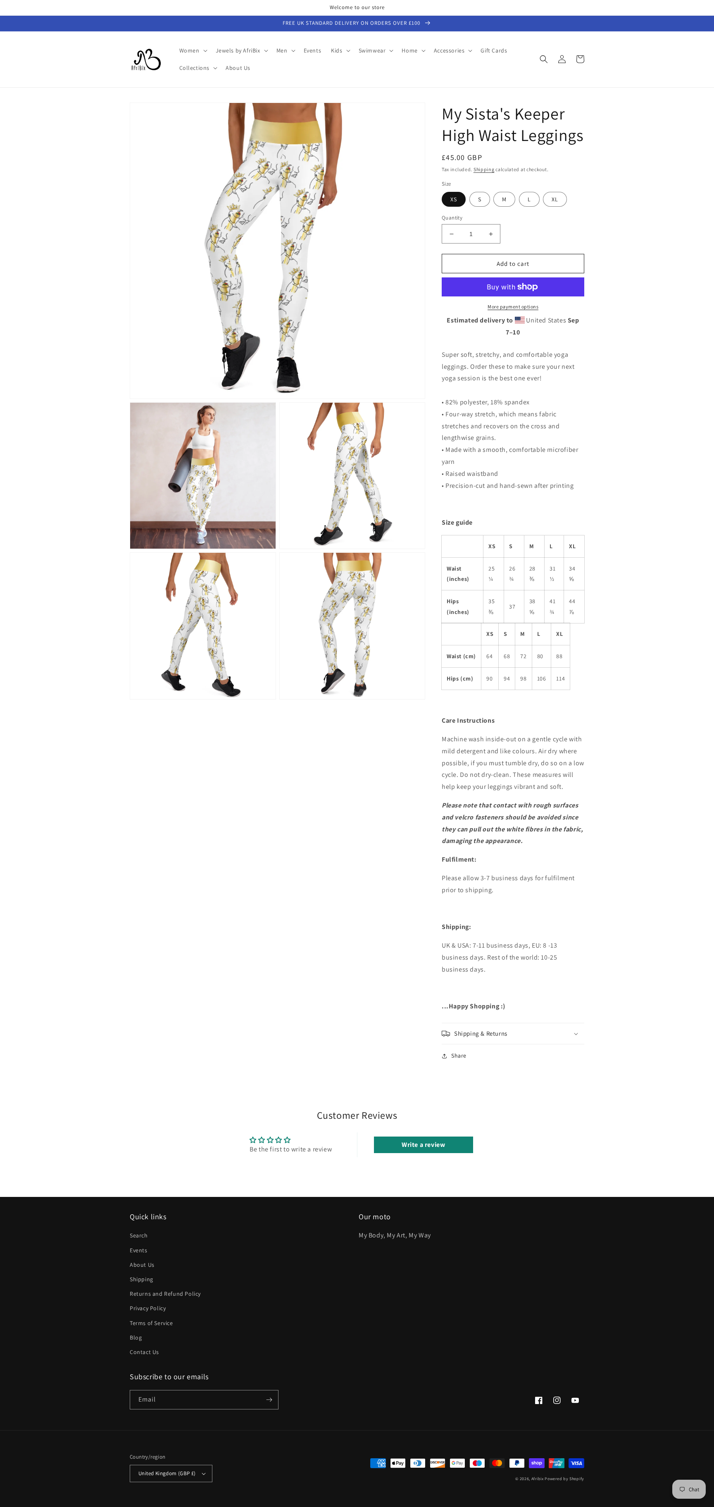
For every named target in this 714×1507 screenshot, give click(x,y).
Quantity (452, 217)
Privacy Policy (148, 1308)
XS (453, 199)
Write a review (423, 1144)
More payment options (513, 306)
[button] (192, 50)
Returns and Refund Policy (165, 1293)
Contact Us (144, 1352)
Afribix (537, 1478)
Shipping (484, 169)
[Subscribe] (269, 1399)
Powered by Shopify (564, 1478)
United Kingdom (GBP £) (167, 1473)
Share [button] (458, 1055)
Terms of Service (151, 1323)
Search (139, 1235)
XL (555, 199)
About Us (142, 1264)
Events (139, 1250)
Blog (136, 1337)
